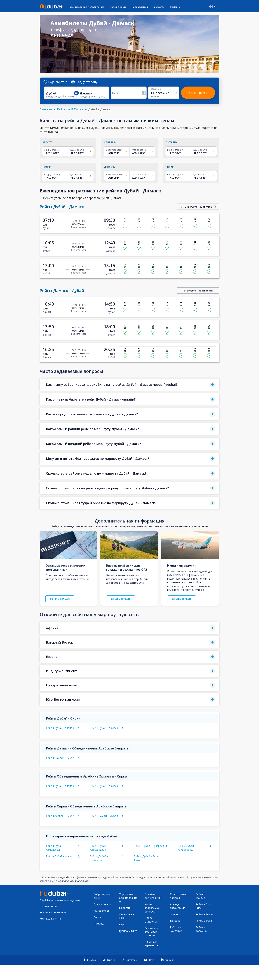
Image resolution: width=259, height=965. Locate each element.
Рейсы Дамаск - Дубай (60, 758)
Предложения (102, 904)
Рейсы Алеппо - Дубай (60, 816)
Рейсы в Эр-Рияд (203, 906)
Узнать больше (60, 598)
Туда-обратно (57, 82)
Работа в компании (176, 929)
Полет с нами (118, 6)
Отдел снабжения (151, 919)
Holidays (175, 920)
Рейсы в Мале (204, 920)
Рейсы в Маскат (205, 914)
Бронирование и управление (86, 6)
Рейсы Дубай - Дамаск (104, 728)
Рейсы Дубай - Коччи (59, 856)
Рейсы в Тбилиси (201, 895)
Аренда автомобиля (177, 906)
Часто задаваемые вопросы (152, 908)
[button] (129, 385)
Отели (174, 914)
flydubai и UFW (128, 931)
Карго (122, 924)
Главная (46, 109)
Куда (82, 89)
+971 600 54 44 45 (50, 918)
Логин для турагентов (152, 943)
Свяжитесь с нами (126, 916)
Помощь (175, 6)
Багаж (97, 917)
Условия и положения (53, 912)
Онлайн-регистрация (153, 895)
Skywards (158, 6)
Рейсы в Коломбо (201, 929)
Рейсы (61, 109)
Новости (124, 907)
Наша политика (49, 906)
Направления (139, 6)
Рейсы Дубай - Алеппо (60, 728)
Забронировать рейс (103, 895)
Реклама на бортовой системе (151, 931)
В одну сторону (86, 82)
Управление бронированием (128, 897)
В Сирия (77, 109)
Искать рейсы (198, 93)
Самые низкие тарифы (178, 895)
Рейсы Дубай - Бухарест (149, 845)
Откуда (49, 89)
